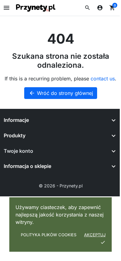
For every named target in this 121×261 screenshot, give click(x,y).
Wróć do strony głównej (61, 93)
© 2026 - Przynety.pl (61, 185)
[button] (87, 8)
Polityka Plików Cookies (48, 234)
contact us (103, 78)
